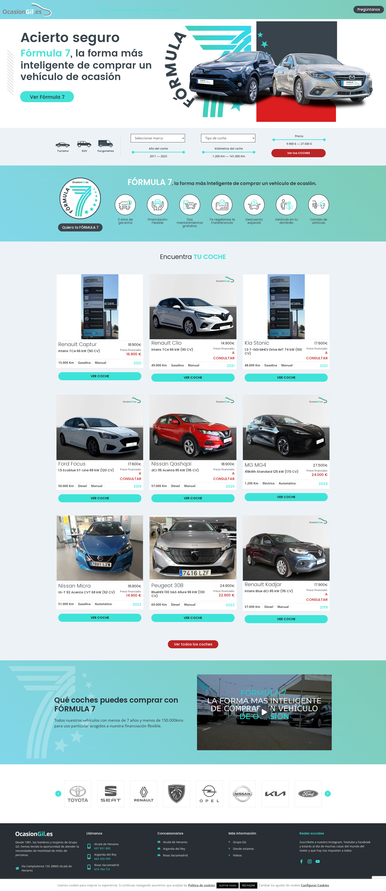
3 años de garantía (125, 221)
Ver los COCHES (298, 153)
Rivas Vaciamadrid (106, 865)
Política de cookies (201, 885)
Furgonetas (106, 151)
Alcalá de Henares (106, 844)
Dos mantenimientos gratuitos (190, 222)
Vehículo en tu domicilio (286, 221)
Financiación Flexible (157, 221)
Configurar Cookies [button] (315, 885)
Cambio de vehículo (318, 221)
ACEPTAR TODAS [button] (227, 885)
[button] (264, 712)
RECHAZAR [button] (248, 885)
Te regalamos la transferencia (222, 221)
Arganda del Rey (105, 854)
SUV (84, 151)
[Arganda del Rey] (88, 856)
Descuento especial (254, 221)
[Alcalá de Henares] (88, 846)
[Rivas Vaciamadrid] (88, 867)
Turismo (63, 151)
